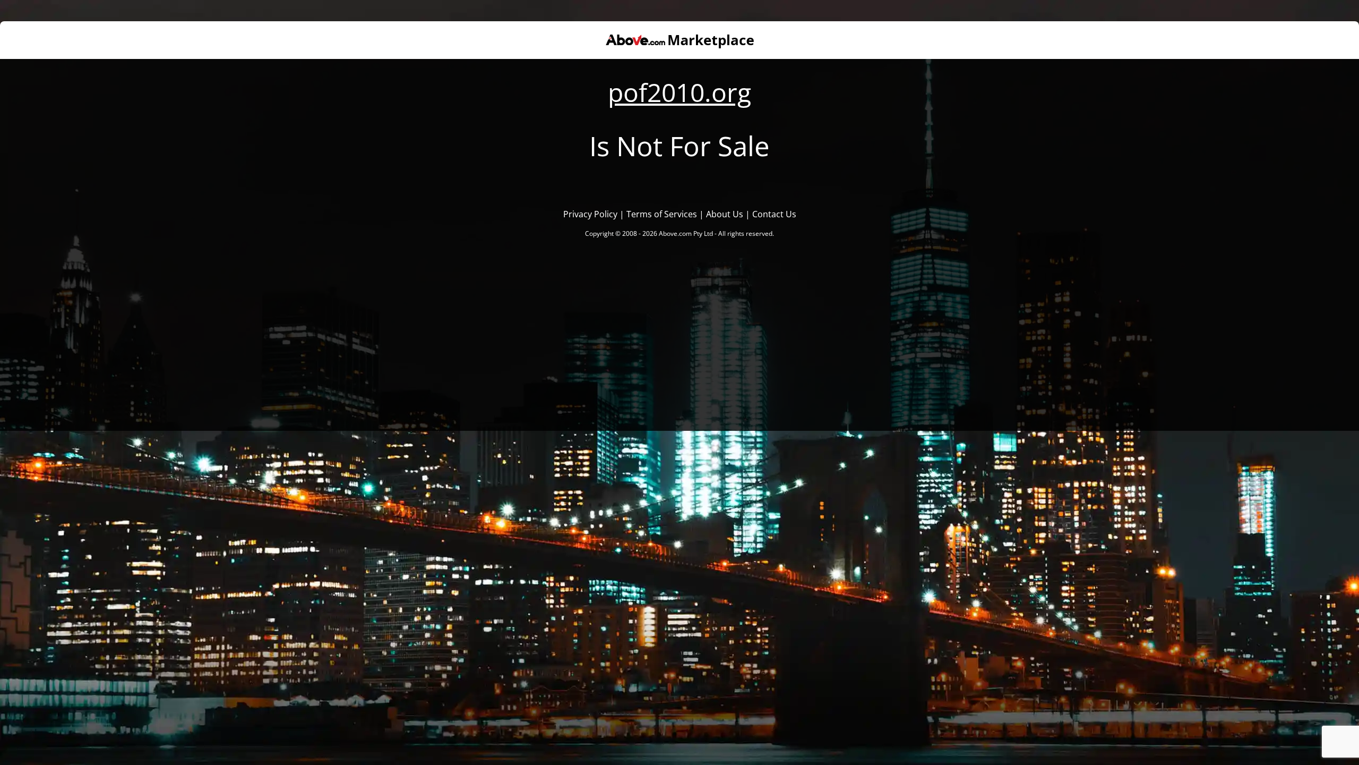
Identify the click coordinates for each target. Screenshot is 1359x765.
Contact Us (774, 214)
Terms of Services (661, 214)
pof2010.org (679, 92)
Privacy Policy (590, 214)
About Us (724, 214)
